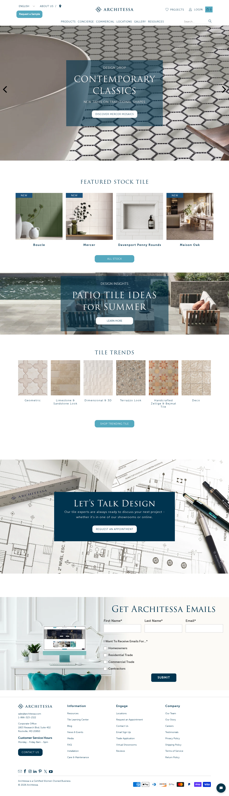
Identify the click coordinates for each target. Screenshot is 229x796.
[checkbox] (163, 658)
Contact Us (30, 752)
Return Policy (172, 757)
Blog (69, 726)
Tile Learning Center (78, 719)
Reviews (120, 751)
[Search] (210, 21)
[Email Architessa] (20, 771)
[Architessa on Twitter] (45, 771)
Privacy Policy (172, 738)
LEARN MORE (114, 320)
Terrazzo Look (131, 384)
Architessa (32, 784)
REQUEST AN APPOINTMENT (114, 529)
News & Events (75, 732)
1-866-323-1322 (27, 717)
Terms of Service (174, 751)
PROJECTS (177, 9)
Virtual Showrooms (126, 744)
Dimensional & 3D (98, 384)
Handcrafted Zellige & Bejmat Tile (163, 384)
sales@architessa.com (29, 713)
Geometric (32, 384)
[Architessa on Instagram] (30, 771)
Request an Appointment (129, 719)
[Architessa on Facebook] (25, 771)
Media (70, 738)
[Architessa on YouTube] (51, 771)
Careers (169, 726)
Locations (121, 713)
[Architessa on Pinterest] (40, 771)
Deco (196, 384)
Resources (72, 713)
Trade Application (125, 738)
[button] (68, 22)
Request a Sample (29, 14)
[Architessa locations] (60, 6)
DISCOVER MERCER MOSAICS (114, 114)
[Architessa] (114, 9)
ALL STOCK (114, 258)
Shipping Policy (173, 744)
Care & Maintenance (78, 757)
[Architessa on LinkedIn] (35, 771)
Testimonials (171, 732)
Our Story (170, 719)
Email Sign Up (123, 732)
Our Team (170, 713)
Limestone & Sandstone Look (65, 384)
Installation (73, 751)
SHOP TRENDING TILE (114, 423)
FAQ (69, 744)
